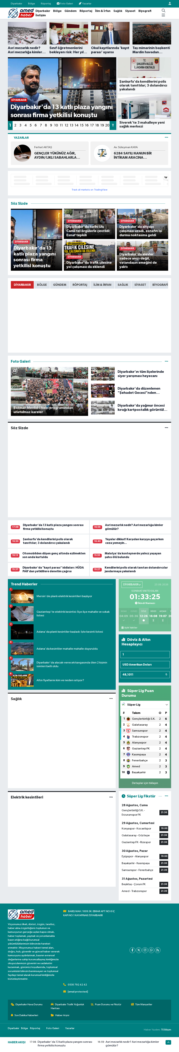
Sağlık (117, 10)
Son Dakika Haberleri (26, 1015)
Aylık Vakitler (130, 628)
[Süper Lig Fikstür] (166, 796)
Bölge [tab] (42, 284)
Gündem (71, 10)
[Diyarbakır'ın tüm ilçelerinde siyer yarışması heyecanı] (103, 373)
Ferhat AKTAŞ (43, 147)
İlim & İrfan (102, 10)
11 (61, 125)
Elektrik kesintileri (27, 797)
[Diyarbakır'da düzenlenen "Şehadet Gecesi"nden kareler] (103, 390)
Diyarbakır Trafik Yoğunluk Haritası (67, 1006)
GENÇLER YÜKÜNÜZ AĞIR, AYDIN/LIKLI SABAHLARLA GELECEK (55, 156)
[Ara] (163, 11)
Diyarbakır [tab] (22, 284)
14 (76, 125)
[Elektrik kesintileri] (111, 797)
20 (107, 125)
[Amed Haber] (21, 13)
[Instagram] (145, 950)
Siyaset (130, 10)
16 (87, 125)
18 (97, 125)
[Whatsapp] (151, 950)
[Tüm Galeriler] (166, 361)
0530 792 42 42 (77, 984)
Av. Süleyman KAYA (126, 147)
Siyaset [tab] (140, 284)
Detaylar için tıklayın (145, 783)
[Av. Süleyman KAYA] (102, 153)
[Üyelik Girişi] (168, 4)
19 (102, 125)
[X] (139, 950)
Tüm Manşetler (143, 1004)
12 (66, 125)
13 (71, 125)
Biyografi (144, 10)
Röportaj (46, 3)
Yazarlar (86, 3)
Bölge (31, 3)
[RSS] (157, 950)
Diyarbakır (16, 3)
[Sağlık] (111, 698)
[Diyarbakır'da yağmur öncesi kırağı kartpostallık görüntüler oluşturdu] (103, 407)
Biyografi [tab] (160, 284)
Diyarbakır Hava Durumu (29, 1004)
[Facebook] (132, 950)
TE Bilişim (166, 1029)
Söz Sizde (19, 428)
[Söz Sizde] (166, 427)
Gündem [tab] (59, 284)
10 (56, 125)
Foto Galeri (66, 3)
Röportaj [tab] (80, 284)
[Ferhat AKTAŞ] (22, 153)
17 (92, 125)
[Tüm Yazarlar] (166, 137)
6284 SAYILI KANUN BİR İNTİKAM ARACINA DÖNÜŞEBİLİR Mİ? (133, 156)
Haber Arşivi (62, 1015)
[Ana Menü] (163, 15)
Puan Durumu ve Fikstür (108, 1004)
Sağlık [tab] (123, 284)
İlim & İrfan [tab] (102, 284)
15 (82, 125)
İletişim (40, 15)
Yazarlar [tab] (21, 137)
